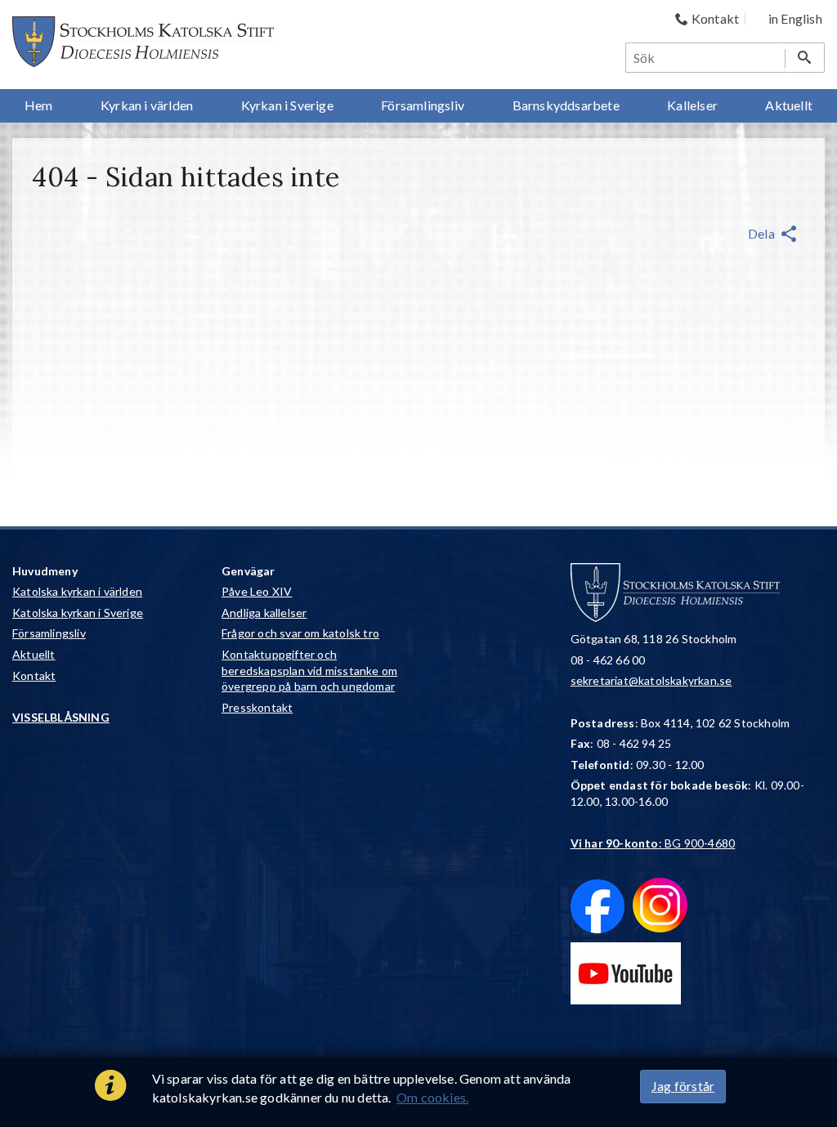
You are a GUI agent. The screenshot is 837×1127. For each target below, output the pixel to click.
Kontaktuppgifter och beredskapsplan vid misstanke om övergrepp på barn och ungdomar (309, 670)
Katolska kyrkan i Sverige (77, 612)
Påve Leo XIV (257, 591)
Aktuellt (34, 654)
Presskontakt (257, 707)
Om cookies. (432, 1097)
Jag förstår (682, 1085)
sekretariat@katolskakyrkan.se (651, 680)
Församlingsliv (49, 633)
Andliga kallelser (264, 612)
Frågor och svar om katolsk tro (300, 633)
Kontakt (34, 675)
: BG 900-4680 (653, 843)
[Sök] (805, 57)
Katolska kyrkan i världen (77, 591)
